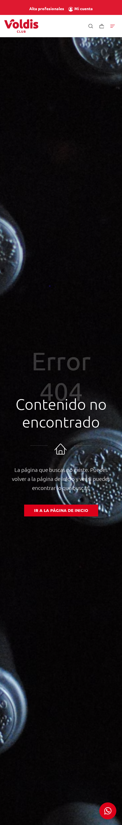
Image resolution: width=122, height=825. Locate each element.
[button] (107, 810)
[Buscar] (91, 25)
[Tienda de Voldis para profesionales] (21, 26)
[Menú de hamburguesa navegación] (113, 25)
